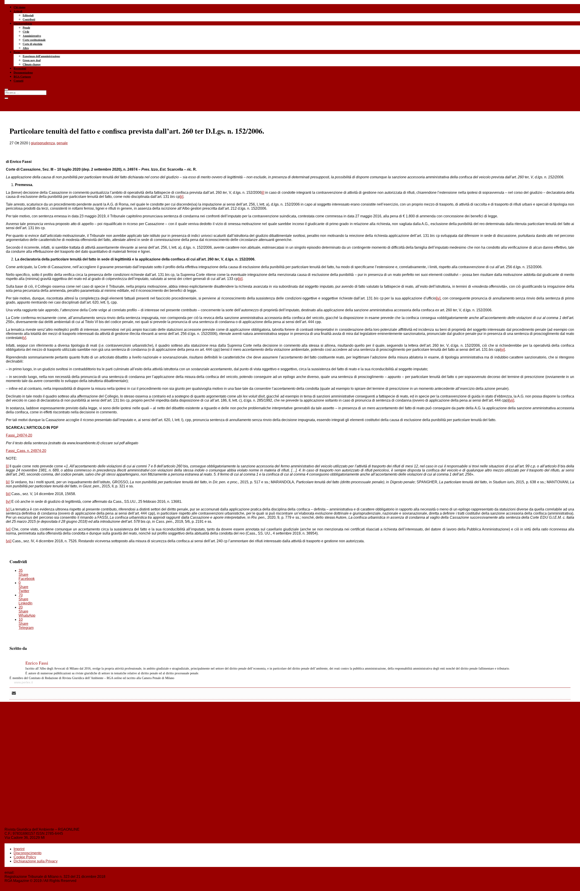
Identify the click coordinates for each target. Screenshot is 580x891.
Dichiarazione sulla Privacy (36, 861)
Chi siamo (19, 7)
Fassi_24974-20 (19, 435)
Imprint (19, 849)
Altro (26, 48)
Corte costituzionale (34, 40)
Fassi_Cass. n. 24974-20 (26, 451)
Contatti (18, 81)
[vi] (502, 349)
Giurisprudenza (23, 23)
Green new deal (32, 60)
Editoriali (28, 15)
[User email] (14, 693)
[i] (262, 192)
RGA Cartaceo (22, 77)
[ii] (181, 197)
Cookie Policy (25, 857)
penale (62, 143)
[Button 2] (6, 98)
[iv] (438, 298)
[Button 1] (6, 89)
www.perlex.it (23, 682)
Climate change (32, 64)
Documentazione (23, 72)
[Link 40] (290, 23)
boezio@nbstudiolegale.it (35, 872)
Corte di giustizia (32, 44)
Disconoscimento (27, 853)
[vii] (511, 400)
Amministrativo (32, 36)
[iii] (240, 279)
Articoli (18, 11)
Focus (17, 52)
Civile (26, 32)
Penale (26, 27)
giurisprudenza (43, 143)
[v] (24, 338)
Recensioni (20, 68)
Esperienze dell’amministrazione (41, 56)
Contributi (29, 19)
